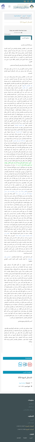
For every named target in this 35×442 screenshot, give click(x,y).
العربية (31, 438)
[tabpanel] (18, 195)
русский (19, 438)
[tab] (25, 38)
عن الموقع (31, 406)
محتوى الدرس (25, 37)
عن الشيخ (31, 403)
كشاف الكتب (31, 422)
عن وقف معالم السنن (28, 409)
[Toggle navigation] (9, 6)
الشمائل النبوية (17, 16)
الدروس (24, 16)
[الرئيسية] (23, 6)
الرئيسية (29, 16)
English (25, 438)
